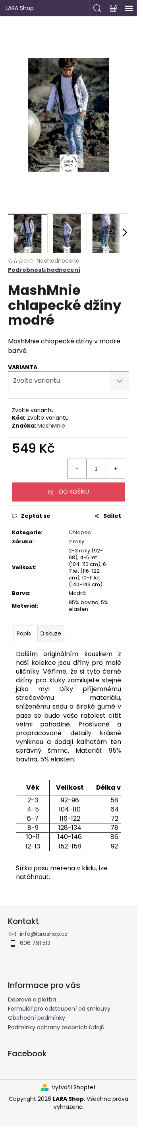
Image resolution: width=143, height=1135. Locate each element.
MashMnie (51, 426)
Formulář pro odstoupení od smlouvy (59, 1009)
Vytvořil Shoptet (74, 1087)
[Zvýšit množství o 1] (115, 468)
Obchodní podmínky (36, 1018)
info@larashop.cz (44, 934)
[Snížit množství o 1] (77, 468)
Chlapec (80, 532)
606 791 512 (35, 943)
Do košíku (74, 492)
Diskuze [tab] (51, 633)
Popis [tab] (24, 633)
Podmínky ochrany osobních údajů (56, 1027)
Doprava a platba (32, 999)
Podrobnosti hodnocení (44, 270)
